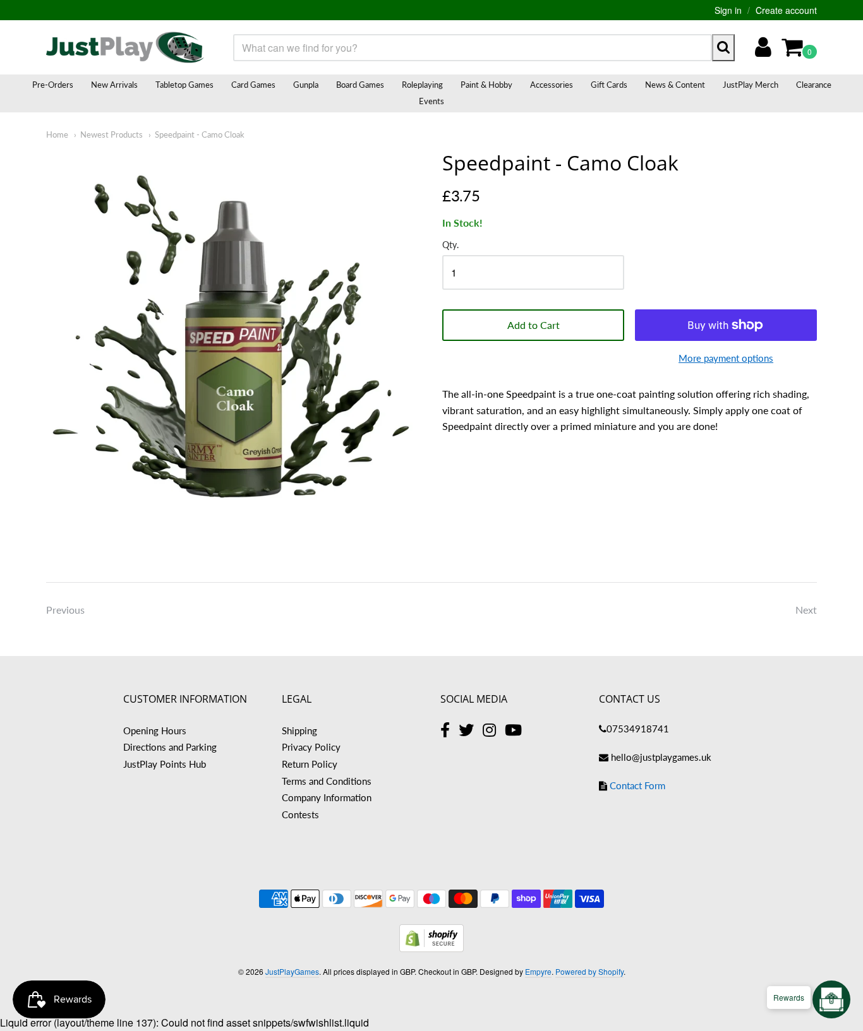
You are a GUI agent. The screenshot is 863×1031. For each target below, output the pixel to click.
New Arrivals (114, 85)
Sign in (728, 10)
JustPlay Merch (750, 85)
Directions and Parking (170, 747)
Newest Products (111, 134)
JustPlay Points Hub (164, 764)
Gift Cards (609, 85)
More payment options (726, 358)
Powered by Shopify (589, 971)
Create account (786, 10)
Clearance (813, 85)
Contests (300, 814)
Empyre (538, 971)
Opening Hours (154, 730)
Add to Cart (533, 325)
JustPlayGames (292, 971)
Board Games (360, 85)
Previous (65, 610)
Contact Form (637, 785)
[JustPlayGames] (125, 47)
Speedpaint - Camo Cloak (199, 134)
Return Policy (309, 764)
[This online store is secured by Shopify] (431, 948)
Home (57, 134)
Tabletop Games (184, 85)
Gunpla (305, 85)
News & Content (675, 85)
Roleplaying (422, 85)
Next (806, 610)
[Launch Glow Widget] (831, 999)
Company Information (326, 797)
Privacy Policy (311, 747)
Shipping (299, 730)
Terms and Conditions (326, 781)
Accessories (551, 85)
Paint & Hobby (486, 85)
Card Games (253, 85)
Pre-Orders (52, 85)
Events (431, 101)
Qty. (450, 245)
